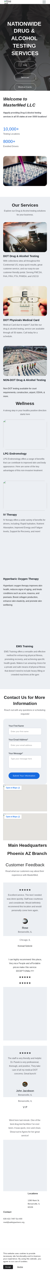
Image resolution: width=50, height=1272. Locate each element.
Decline (20, 1267)
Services (25, 77)
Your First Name (16, 726)
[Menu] (44, 2)
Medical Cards (25, 87)
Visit (25, 65)
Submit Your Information (24, 776)
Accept (8, 1267)
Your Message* (16, 753)
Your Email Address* (18, 739)
